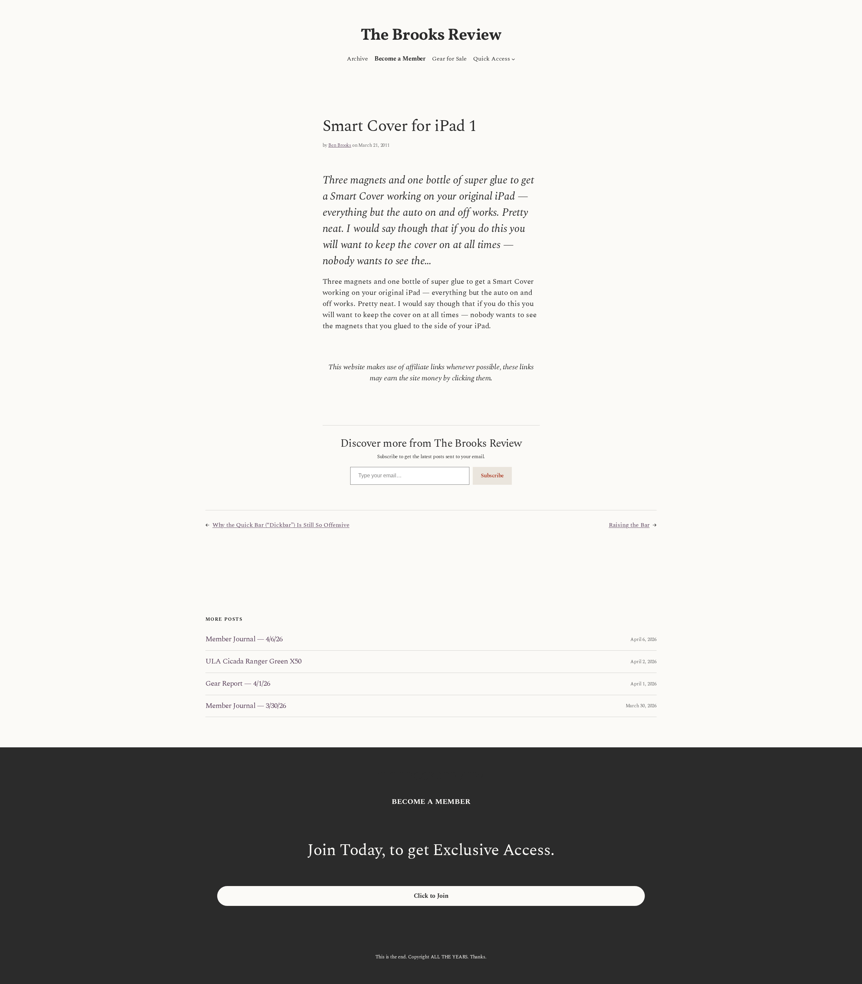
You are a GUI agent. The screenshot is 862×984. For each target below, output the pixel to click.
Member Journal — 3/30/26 (245, 706)
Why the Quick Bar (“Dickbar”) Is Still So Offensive (281, 525)
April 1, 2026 (643, 683)
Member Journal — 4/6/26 (244, 639)
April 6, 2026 (643, 639)
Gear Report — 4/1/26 (237, 684)
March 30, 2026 (641, 705)
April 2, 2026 (643, 661)
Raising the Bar (629, 525)
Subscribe (492, 476)
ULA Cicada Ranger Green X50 (253, 661)
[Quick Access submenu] (513, 59)
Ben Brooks (339, 145)
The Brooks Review (431, 35)
